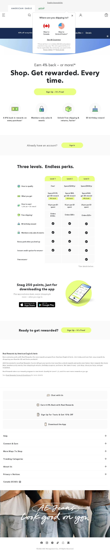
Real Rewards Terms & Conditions (18, 375)
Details (88, 33)
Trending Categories (13, 458)
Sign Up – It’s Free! (55, 91)
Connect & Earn (10, 443)
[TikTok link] (58, 543)
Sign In (72, 145)
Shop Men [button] (77, 33)
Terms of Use (60, 50)
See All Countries (54, 39)
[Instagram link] (47, 543)
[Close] (72, 15)
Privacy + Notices (11, 474)
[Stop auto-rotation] (107, 36)
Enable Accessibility (55, 2)
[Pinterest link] (52, 543)
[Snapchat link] (63, 543)
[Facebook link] (42, 543)
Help (5, 435)
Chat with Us (57, 395)
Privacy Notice (47, 50)
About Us (7, 466)
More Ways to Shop (12, 451)
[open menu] (3, 15)
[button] (46, 29)
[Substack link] (68, 543)
